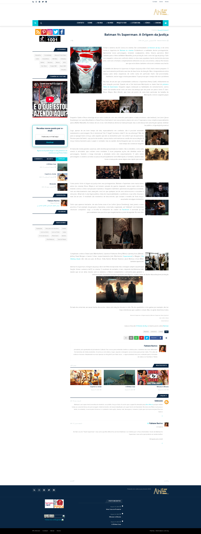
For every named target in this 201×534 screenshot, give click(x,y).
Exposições (39, 228)
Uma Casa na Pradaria (113, 509)
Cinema (154, 30)
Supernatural (127, 256)
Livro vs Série (44, 232)
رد (162, 416)
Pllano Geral (55, 236)
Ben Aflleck (149, 405)
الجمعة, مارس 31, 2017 (76, 423)
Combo (64, 228)
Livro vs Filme (55, 232)
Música (58, 62)
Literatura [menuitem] (135, 23)
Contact (45, 531)
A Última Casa (130, 387)
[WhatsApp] (136, 338)
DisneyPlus (38, 55)
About (52, 531)
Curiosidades (47, 55)
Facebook (125, 210)
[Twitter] (146, 338)
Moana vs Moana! (163, 387)
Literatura (153, 331)
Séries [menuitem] (147, 23)
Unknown (159, 401)
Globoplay (63, 59)
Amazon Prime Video (60, 55)
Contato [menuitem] (80, 23)
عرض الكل (73, 365)
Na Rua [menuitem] (100, 23)
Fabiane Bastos (150, 346)
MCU (64, 62)
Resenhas (146, 331)
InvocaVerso (45, 59)
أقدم (72, 481)
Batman (166, 326)
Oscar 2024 (63, 66)
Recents (50, 159)
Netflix (42, 62)
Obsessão (52, 184)
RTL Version (36, 531)
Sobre (161, 2)
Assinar (50, 142)
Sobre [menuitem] (90, 23)
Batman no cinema (126, 51)
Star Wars (44, 66)
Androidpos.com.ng (162, 531)
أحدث (165, 481)
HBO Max (54, 59)
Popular (62, 159)
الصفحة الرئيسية (163, 30)
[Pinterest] (141, 338)
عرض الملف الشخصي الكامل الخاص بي (48, 206)
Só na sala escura (43, 236)
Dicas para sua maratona (52, 228)
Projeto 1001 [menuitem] (121, 23)
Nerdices (50, 62)
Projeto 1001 (53, 66)
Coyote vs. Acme (95, 387)
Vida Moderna (50, 239)
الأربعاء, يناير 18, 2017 (75, 401)
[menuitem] (166, 23)
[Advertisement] (74, 12)
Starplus (63, 70)
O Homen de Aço (142, 326)
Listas (37, 59)
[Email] (131, 338)
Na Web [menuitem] (110, 23)
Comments (38, 159)
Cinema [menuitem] (158, 23)
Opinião (64, 236)
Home (167, 2)
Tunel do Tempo (62, 239)
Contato (154, 2)
